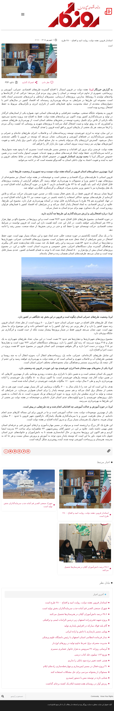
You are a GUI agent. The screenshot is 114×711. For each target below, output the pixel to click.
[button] (28, 451)
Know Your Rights (106, 696)
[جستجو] (2, 696)
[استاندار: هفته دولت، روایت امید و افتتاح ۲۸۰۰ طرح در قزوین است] (67, 311)
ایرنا (91, 89)
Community (95, 696)
